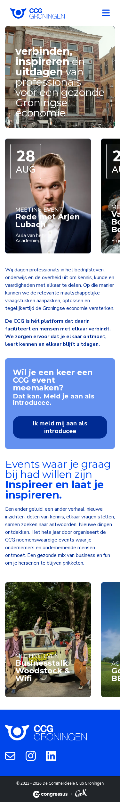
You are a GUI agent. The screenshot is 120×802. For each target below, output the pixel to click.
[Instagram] (31, 755)
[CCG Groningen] (37, 13)
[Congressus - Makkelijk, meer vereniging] (50, 794)
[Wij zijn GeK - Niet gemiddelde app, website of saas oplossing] (81, 794)
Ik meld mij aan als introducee (60, 427)
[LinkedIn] (51, 755)
